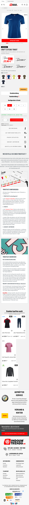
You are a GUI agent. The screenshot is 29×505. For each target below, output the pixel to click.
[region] (14, 28)
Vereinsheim (10, 1)
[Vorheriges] (3, 28)
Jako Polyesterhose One (19, 333)
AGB (17, 478)
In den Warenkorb (17, 120)
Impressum (18, 480)
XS (9, 105)
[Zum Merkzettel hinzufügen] (25, 119)
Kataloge (4, 473)
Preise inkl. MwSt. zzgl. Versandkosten (8, 70)
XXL (9, 109)
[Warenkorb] (27, 4)
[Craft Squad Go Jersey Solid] (9, 347)
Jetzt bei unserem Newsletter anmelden (14, 433)
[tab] (14, 100)
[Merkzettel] (22, 4)
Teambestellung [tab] (14, 96)
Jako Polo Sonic (6, 333)
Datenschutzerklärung (20, 473)
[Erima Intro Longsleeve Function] (10, 372)
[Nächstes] (26, 28)
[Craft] (26, 15)
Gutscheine (5, 465)
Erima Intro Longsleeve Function (10, 381)
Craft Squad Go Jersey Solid (9, 357)
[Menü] (2, 4)
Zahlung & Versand (19, 466)
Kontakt (4, 463)
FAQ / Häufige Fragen (20, 463)
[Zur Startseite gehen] (14, 4)
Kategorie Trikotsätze (10, 198)
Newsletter (5, 466)
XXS (5, 105)
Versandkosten (22, 485)
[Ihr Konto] (25, 4)
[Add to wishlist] (11, 330)
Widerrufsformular (19, 475)
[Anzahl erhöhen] (7, 119)
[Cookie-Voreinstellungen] (4, 500)
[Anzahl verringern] (2, 119)
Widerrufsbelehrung (20, 476)
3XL (14, 109)
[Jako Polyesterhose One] (19, 323)
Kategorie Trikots (9, 209)
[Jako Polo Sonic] (7, 323)
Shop (3, 1)
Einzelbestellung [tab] (14, 93)
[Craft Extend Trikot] (14, 26)
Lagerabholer (18, 465)
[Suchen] (4, 4)
